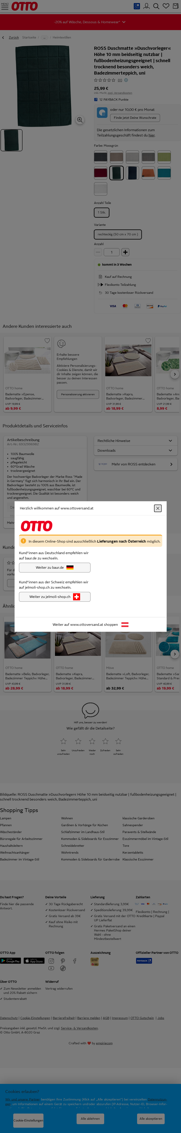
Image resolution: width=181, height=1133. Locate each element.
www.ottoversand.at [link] (86, 624)
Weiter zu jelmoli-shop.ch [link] (49, 597)
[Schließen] (157, 508)
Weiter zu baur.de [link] (50, 567)
